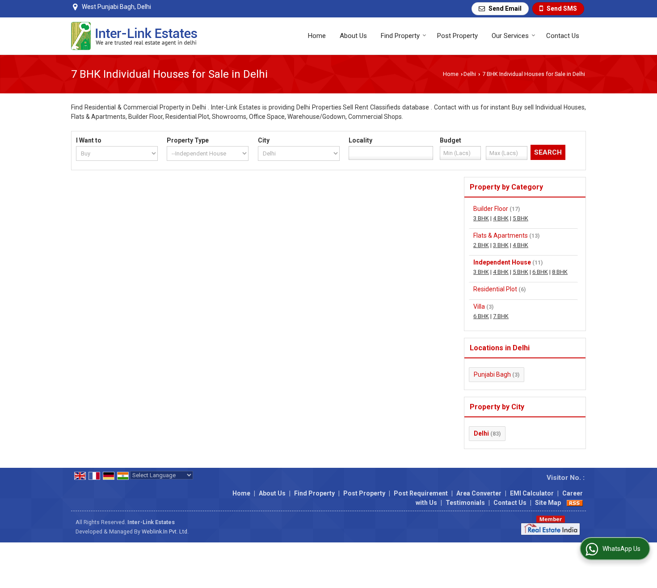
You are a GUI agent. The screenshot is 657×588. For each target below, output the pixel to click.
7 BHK (501, 316)
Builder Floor (490, 208)
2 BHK (481, 245)
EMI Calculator (532, 493)
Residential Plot (495, 289)
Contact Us (562, 36)
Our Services (510, 36)
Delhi (469, 74)
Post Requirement (421, 493)
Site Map (548, 502)
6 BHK (540, 272)
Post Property (457, 36)
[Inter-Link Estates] (134, 36)
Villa (479, 306)
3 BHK (481, 218)
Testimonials (465, 502)
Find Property (400, 36)
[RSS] (575, 502)
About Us (353, 36)
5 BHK (520, 218)
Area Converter (478, 493)
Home (317, 36)
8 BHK (560, 272)
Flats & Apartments (500, 235)
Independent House (502, 262)
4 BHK (501, 218)
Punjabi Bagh (492, 374)
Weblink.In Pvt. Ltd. (165, 531)
